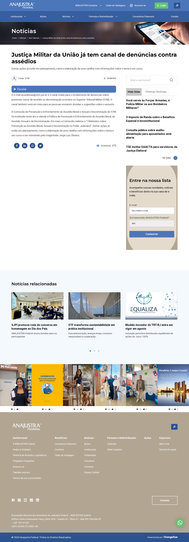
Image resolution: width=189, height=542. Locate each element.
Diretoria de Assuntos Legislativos (30, 455)
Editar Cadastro (114, 449)
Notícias (66, 16)
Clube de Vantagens (115, 5)
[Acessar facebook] (13, 500)
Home (14, 38)
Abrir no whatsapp (180, 522)
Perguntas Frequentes (23, 461)
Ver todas (166, 158)
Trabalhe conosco (21, 472)
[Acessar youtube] (25, 500)
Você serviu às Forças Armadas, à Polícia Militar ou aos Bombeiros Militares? (148, 104)
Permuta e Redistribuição (101, 16)
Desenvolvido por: (155, 537)
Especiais (164, 438)
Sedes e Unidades (22, 449)
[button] (90, 351)
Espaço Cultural (91, 472)
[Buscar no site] (177, 5)
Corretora (59, 449)
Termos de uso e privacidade (27, 478)
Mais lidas (134, 91)
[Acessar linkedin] (37, 500)
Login (163, 5)
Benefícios (61, 438)
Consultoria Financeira (143, 16)
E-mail (133, 205)
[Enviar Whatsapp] (32, 145)
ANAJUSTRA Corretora (86, 5)
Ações (43, 16)
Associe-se (140, 5)
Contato (174, 16)
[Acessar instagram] (19, 500)
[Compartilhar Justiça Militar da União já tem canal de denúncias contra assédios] (17, 145)
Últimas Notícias (156, 91)
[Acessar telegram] (31, 500)
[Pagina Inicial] (22, 5)
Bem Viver (164, 444)
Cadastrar (152, 234)
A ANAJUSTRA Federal (24, 444)
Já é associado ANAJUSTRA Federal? (149, 218)
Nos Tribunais (34, 38)
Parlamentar (90, 455)
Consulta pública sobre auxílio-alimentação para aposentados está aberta (148, 133)
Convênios (89, 461)
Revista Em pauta (167, 449)
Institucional (16, 16)
